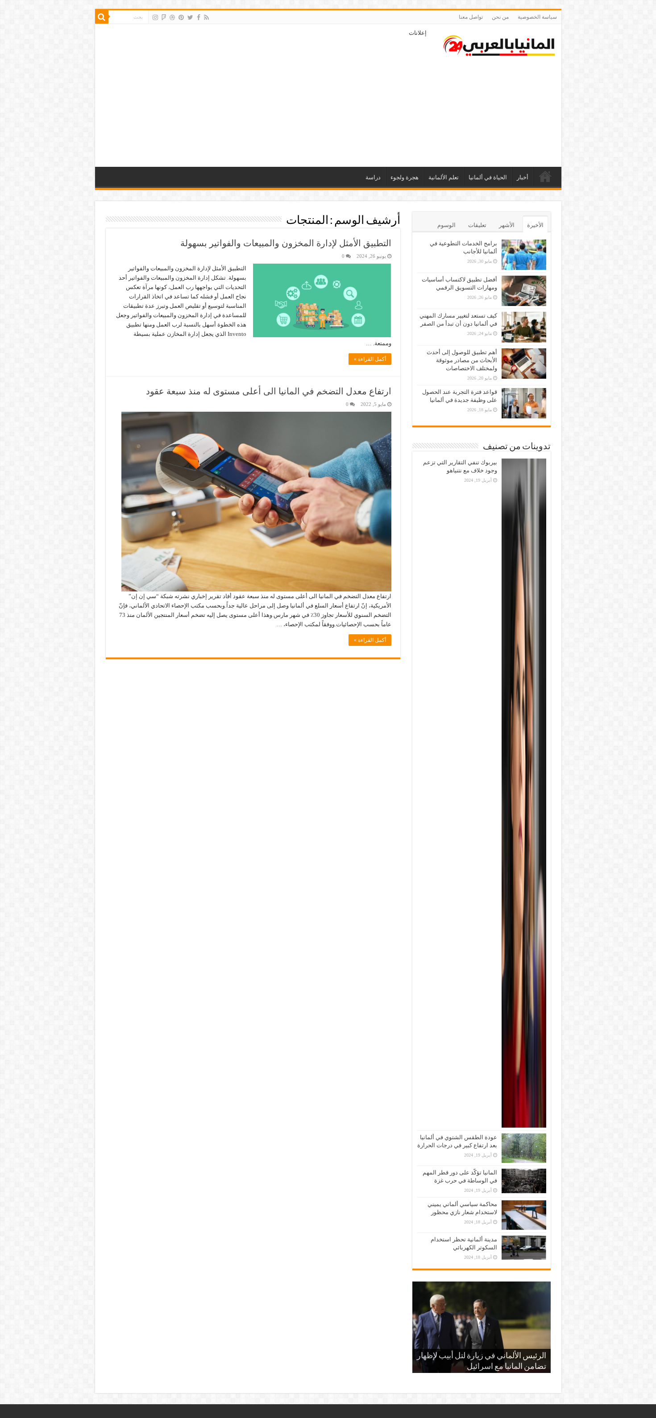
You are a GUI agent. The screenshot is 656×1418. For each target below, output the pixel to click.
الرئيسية (545, 176)
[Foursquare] (164, 17)
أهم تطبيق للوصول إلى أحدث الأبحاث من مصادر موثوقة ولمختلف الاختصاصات (462, 360)
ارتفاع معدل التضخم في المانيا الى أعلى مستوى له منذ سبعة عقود (268, 391)
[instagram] (155, 17)
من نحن (500, 17)
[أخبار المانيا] (499, 43)
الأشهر (507, 225)
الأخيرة (535, 225)
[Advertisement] (264, 95)
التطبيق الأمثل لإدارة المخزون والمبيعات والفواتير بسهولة (285, 243)
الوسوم (446, 225)
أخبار (522, 177)
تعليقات (477, 225)
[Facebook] (198, 17)
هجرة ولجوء (404, 177)
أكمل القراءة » (370, 359)
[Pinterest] (181, 17)
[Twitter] (190, 17)
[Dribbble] (172, 17)
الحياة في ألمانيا (488, 177)
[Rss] (206, 17)
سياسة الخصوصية (537, 17)
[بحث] (101, 17)
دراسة (373, 177)
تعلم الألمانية (443, 177)
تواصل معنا (471, 17)
